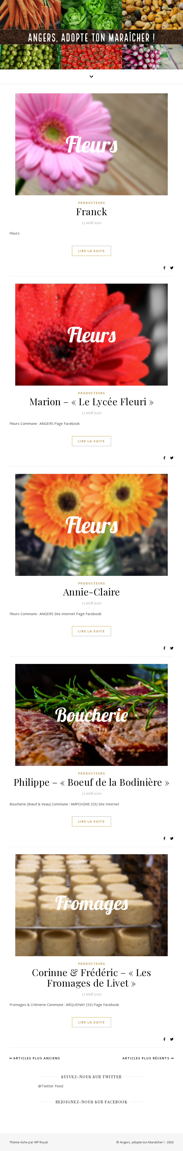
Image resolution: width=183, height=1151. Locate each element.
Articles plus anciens (36, 1058)
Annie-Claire (91, 591)
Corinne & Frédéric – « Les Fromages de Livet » (91, 977)
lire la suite (91, 251)
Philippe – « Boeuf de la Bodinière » (92, 781)
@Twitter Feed (50, 1086)
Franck (91, 211)
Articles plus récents (146, 1058)
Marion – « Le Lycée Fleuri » (91, 401)
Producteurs (91, 203)
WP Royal (41, 1142)
